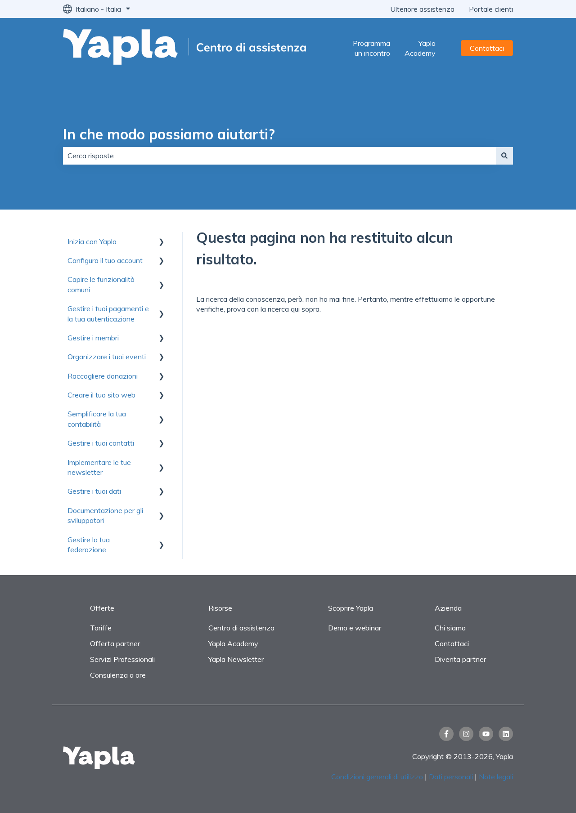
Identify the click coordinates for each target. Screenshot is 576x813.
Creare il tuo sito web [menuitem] (101, 394)
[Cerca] (504, 155)
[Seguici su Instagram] (466, 734)
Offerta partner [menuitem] (115, 643)
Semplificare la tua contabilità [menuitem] (97, 418)
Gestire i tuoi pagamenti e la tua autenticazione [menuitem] (108, 313)
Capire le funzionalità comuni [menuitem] (101, 284)
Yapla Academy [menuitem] (233, 643)
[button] (161, 242)
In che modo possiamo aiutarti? (169, 134)
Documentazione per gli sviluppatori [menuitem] (105, 515)
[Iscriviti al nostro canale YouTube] (486, 734)
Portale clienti (491, 8)
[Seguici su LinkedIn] (506, 734)
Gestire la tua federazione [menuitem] (89, 544)
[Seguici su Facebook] (446, 734)
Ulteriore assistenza (422, 8)
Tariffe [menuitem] (101, 627)
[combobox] (279, 155)
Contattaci (487, 48)
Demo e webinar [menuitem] (354, 627)
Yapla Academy (420, 48)
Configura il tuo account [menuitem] (105, 260)
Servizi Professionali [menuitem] (122, 659)
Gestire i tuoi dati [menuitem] (94, 491)
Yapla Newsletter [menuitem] (236, 659)
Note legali (496, 776)
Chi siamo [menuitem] (450, 627)
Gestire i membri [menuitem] (93, 337)
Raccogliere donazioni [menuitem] (103, 375)
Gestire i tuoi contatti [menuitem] (101, 442)
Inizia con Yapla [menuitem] (92, 241)
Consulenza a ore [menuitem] (118, 674)
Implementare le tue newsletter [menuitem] (99, 467)
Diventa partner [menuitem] (460, 659)
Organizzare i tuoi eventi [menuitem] (107, 356)
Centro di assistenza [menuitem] (241, 627)
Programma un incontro (371, 48)
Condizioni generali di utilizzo (377, 776)
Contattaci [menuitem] (452, 643)
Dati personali (451, 776)
